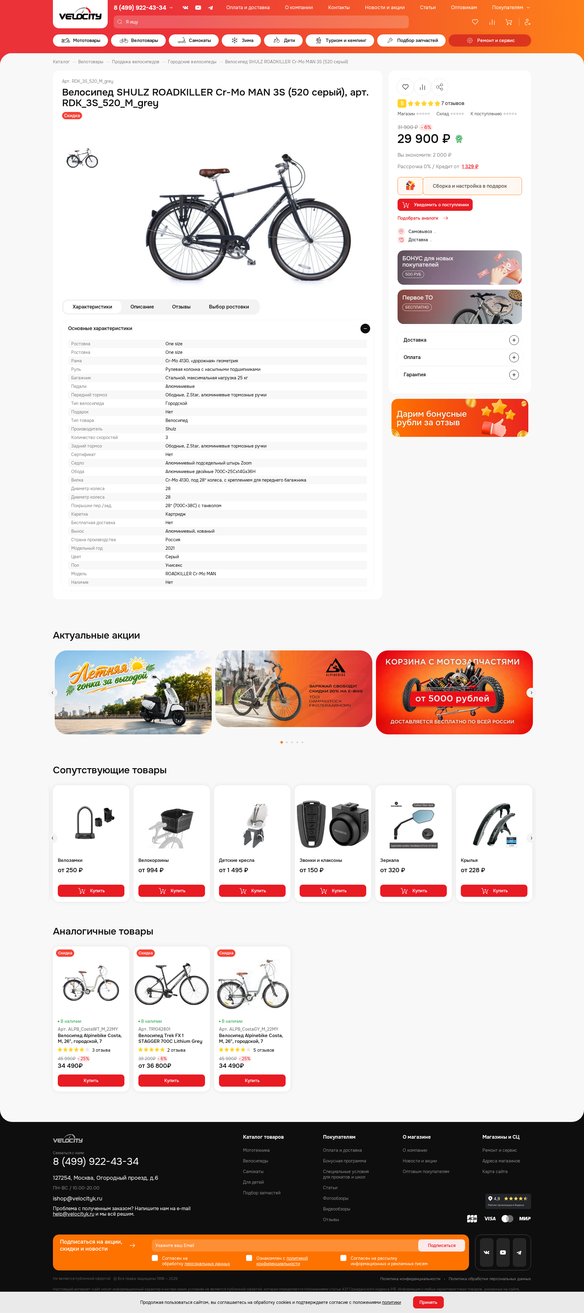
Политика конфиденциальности (410, 1279)
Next (531, 693)
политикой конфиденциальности (282, 1261)
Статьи (428, 7)
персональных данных (207, 1263)
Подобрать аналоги (418, 218)
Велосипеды (255, 1161)
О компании (299, 7)
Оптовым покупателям (426, 1171)
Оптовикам (464, 7)
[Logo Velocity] (80, 14)
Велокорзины (153, 860)
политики (391, 1302)
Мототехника (256, 1150)
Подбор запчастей (261, 1193)
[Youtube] (198, 8)
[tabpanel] (133, 692)
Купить (97, 890)
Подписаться (442, 1245)
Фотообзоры (336, 1198)
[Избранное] (475, 22)
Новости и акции (385, 7)
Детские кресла (236, 860)
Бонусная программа (344, 1161)
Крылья (469, 860)
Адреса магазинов (501, 1161)
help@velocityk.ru (73, 1214)
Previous (52, 693)
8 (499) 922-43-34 (140, 8)
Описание (142, 307)
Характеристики (92, 307)
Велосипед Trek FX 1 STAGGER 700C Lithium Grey (170, 1038)
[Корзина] (509, 22)
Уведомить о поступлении (441, 204)
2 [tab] (287, 742)
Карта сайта (495, 1171)
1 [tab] (281, 742)
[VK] (185, 8)
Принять (428, 1302)
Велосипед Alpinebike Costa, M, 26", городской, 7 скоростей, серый (251, 1038)
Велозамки (70, 860)
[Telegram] (211, 8)
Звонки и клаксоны (321, 860)
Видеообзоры (336, 1209)
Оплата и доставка (248, 7)
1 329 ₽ (470, 167)
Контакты (339, 7)
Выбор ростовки (229, 307)
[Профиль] (525, 22)
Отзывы (181, 307)
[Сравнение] (492, 22)
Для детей (253, 1182)
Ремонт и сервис (499, 1150)
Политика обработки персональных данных (490, 1279)
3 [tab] (292, 742)
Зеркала (389, 860)
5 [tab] (302, 742)
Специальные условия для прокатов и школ (346, 1174)
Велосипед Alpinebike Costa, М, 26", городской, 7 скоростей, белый (90, 1038)
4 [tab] (297, 742)
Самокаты (253, 1171)
